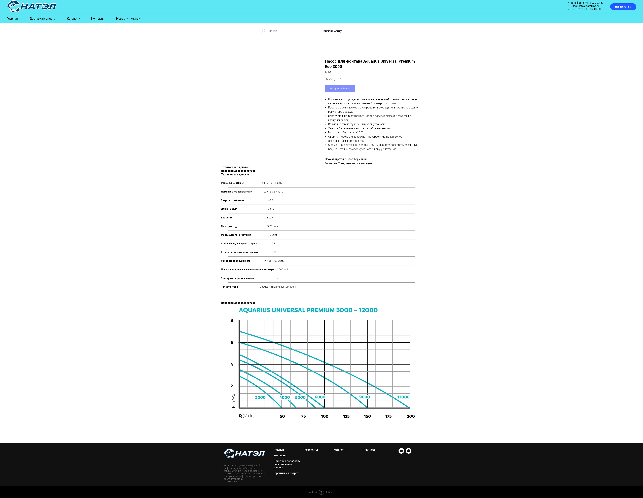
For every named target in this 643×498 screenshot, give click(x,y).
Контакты (97, 18)
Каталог (72, 18)
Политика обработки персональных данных (287, 464)
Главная (12, 18)
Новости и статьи (128, 18)
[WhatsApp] (408, 452)
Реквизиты (311, 449)
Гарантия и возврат (286, 473)
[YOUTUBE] (401, 452)
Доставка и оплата (42, 18)
